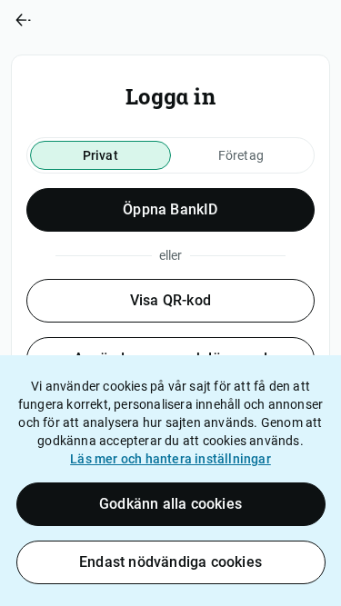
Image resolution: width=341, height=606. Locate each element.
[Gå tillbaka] (85, 20)
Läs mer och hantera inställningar (170, 459)
